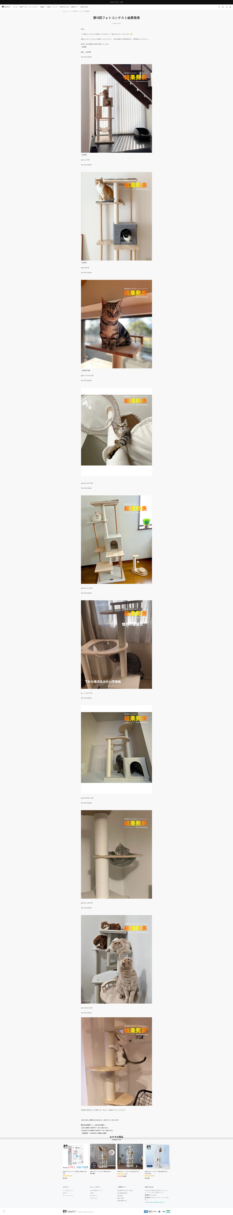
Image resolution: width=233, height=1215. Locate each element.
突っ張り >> (93, 1196)
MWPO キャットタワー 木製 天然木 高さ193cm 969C (156, 1173)
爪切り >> (65, 1193)
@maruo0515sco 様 (87, 798)
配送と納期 (120, 1198)
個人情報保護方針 (122, 1193)
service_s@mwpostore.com (156, 1202)
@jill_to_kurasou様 (87, 375)
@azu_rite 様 (85, 160)
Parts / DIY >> (94, 1198)
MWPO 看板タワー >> (96, 1191)
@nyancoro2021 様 (87, 483)
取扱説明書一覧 (121, 1201)
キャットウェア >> (68, 1196)
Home (64, 11)
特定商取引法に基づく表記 (125, 1191)
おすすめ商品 (116, 1137)
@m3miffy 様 (85, 268)
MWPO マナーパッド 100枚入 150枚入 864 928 (74, 1173)
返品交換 (120, 1196)
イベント (69, 11)
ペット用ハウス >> (68, 1191)
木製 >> (92, 1193)
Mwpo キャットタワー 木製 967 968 (100, 1172)
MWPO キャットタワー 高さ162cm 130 (128, 1172)
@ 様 (86, 588)
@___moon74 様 (86, 693)
